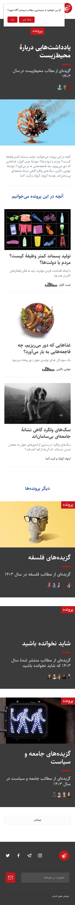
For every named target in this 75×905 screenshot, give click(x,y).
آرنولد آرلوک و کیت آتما (58, 458)
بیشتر (37, 819)
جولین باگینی (63, 369)
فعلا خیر (27, 20)
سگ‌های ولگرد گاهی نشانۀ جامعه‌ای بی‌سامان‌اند (46, 433)
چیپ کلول (65, 285)
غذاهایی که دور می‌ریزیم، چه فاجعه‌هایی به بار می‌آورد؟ (44, 349)
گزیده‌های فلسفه (49, 557)
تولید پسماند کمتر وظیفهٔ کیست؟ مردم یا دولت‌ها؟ (40, 259)
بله (12, 20)
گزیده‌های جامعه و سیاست (48, 758)
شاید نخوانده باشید (46, 643)
